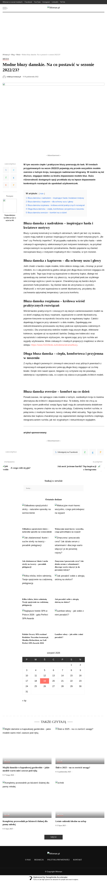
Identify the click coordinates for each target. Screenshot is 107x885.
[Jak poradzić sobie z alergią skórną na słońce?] (70, 585)
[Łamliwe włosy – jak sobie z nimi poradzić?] (70, 620)
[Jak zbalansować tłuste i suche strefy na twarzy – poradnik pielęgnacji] (37, 547)
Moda (6, 59)
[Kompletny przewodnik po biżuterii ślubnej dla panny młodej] (27, 799)
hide (42, 194)
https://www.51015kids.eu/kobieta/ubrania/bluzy (54, 345)
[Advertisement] (53, 32)
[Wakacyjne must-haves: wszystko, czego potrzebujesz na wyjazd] (70, 515)
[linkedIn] (92, 452)
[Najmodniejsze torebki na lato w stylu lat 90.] (10, 206)
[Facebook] (6, 170)
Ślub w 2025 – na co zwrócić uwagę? (72, 767)
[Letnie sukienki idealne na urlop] (79, 799)
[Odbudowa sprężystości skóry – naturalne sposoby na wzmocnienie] (37, 515)
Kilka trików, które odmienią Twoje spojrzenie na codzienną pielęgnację (35, 602)
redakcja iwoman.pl (14, 76)
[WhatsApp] (6, 177)
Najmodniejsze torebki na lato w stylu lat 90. (10, 217)
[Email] (13, 185)
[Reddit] (6, 185)
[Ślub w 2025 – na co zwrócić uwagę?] (79, 745)
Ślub (59, 761)
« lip (24, 700)
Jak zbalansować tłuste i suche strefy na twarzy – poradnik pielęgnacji (35, 564)
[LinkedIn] (13, 177)
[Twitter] (13, 170)
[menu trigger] (6, 8)
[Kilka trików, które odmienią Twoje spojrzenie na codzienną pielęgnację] (37, 585)
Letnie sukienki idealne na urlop (70, 821)
